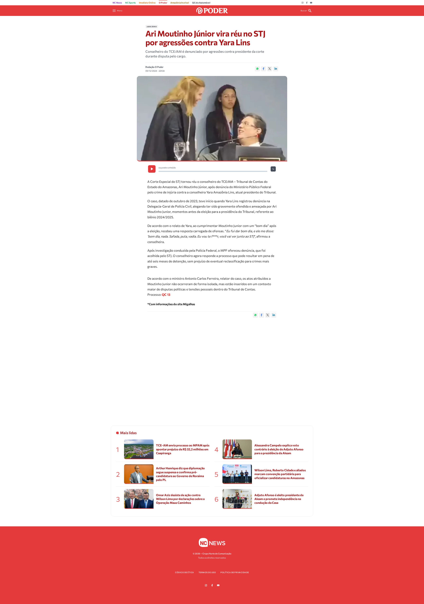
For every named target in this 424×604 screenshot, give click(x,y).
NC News (117, 2)
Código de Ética (184, 572)
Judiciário (152, 27)
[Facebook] (307, 2)
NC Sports (130, 2)
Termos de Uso (207, 572)
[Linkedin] (275, 68)
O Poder (163, 2)
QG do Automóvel (201, 2)
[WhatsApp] (257, 68)
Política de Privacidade (234, 572)
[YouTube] (311, 2)
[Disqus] (212, 368)
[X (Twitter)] (269, 68)
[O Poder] (212, 10)
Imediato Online (147, 2)
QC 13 (166, 294)
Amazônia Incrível (179, 2)
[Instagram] (302, 2)
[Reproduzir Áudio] (152, 169)
